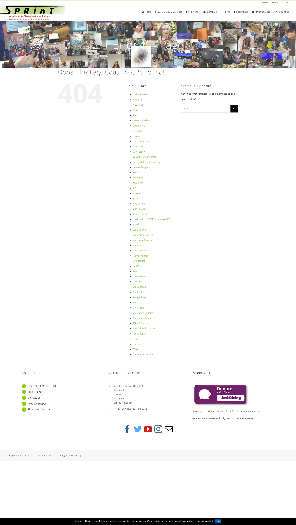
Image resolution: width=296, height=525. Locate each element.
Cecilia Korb (139, 125)
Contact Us (34, 397)
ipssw (136, 198)
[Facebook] (127, 429)
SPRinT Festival (140, 323)
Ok (218, 521)
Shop (135, 302)
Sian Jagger (138, 307)
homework (138, 182)
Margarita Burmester (144, 239)
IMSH (135, 188)
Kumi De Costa (140, 214)
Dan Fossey (139, 151)
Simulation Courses (143, 312)
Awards (136, 115)
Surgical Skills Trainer (144, 328)
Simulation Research (143, 318)
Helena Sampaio (141, 167)
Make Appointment (143, 234)
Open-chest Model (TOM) (42, 386)
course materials (141, 141)
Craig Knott (138, 146)
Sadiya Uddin (140, 286)
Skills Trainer (35, 392)
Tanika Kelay (139, 333)
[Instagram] (158, 429)
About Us (137, 99)
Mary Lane (138, 245)
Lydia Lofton (139, 229)
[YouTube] (148, 429)
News (135, 271)
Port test (137, 281)
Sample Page (139, 297)
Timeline (137, 343)
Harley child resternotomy (146, 161)
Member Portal (140, 255)
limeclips (137, 224)
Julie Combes (139, 208)
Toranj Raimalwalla (143, 354)
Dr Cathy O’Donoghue (144, 156)
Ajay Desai (138, 104)
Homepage (138, 177)
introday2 (138, 193)
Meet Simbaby (140, 250)
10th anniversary (142, 94)
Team (135, 338)
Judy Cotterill (139, 203)
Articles (136, 110)
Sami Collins (139, 292)
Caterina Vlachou (141, 120)
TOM (135, 349)
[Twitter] (138, 429)
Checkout (137, 130)
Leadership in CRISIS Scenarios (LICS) (152, 219)
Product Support (37, 403)
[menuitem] (264, 2)
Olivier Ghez (139, 276)
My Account (139, 260)
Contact (137, 135)
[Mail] (169, 429)
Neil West (138, 266)
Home (136, 172)
